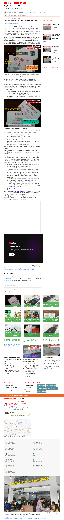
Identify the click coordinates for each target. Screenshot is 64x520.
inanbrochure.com (17, 518)
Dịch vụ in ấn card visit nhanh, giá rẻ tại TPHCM (12, 364)
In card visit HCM (28, 385)
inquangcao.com (8, 517)
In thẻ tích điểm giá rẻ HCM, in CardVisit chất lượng (32, 320)
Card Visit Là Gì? (13, 306)
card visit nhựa (10, 268)
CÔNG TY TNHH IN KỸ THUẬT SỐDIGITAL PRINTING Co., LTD (17, 403)
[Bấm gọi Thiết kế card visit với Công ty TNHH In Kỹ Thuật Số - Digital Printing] (22, 59)
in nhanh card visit (8, 269)
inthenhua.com (26, 517)
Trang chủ (6, 18)
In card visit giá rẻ (11, 12)
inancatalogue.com (27, 518)
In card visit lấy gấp (51, 385)
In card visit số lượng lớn (10, 387)
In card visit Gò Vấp (32, 306)
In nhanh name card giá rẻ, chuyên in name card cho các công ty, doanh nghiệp (32, 365)
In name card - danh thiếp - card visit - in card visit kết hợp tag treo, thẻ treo (13, 319)
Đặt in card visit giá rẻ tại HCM (51, 334)
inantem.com (56, 517)
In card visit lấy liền (32, 12)
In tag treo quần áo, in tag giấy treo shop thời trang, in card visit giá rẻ (13, 333)
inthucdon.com (34, 517)
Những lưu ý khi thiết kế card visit (20, 280)
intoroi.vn (41, 517)
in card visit (17, 268)
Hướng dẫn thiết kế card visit (18, 289)
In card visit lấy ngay (9, 390)
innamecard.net (8, 518)
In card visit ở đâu (22, 12)
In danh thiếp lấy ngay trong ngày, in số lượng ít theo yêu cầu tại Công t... (32, 374)
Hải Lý (11, 23)
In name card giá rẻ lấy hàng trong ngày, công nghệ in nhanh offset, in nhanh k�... (32, 370)
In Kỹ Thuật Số (28, 391)
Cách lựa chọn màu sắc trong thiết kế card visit (51, 367)
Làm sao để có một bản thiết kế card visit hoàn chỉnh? (24, 278)
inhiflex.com (43, 518)
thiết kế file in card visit (28, 269)
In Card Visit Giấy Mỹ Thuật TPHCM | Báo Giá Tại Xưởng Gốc (12, 359)
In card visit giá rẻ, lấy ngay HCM (32, 334)
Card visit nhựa (41, 385)
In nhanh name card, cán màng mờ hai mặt (30, 360)
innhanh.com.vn (17, 517)
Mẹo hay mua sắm (21, 15)
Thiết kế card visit (43, 12)
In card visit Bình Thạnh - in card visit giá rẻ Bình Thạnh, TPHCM (50, 304)
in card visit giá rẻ (25, 268)
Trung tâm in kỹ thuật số (10, 513)
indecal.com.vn (48, 517)
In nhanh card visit (52, 388)
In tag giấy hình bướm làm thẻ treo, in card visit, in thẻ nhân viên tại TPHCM (50, 319)
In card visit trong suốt (10, 15)
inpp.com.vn (36, 518)
